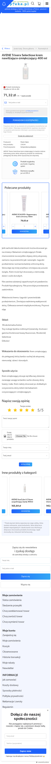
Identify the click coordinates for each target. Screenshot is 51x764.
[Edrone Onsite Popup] (25, 382)
